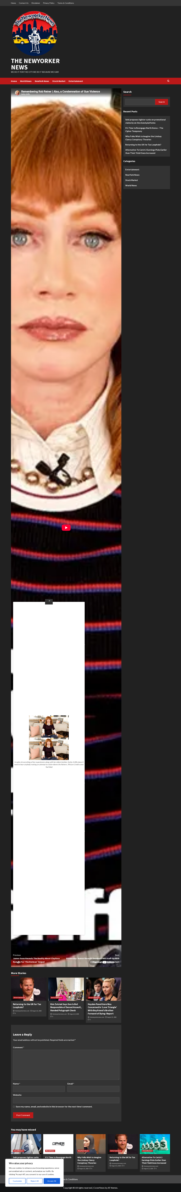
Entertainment (76, 81)
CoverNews (99, 1187)
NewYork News (42, 81)
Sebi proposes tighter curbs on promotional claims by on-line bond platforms (145, 121)
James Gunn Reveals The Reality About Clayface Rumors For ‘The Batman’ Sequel (36, 958)
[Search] (168, 81)
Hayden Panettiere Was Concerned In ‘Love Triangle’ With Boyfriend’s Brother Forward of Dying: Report (102, 1009)
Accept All (51, 1181)
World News (26, 81)
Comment (18, 1047)
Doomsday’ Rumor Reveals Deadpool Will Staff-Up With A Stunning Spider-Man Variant (92, 958)
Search (127, 91)
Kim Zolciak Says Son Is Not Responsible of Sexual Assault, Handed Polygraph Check (66, 1007)
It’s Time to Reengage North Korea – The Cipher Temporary (144, 129)
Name (16, 1083)
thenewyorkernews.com (22, 1011)
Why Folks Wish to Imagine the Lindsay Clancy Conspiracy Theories (143, 138)
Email (70, 1083)
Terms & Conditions (65, 3)
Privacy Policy (48, 3)
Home (13, 3)
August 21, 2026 (111, 1017)
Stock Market (58, 81)
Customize (17, 1181)
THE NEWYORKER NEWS (35, 64)
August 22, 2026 (36, 1011)
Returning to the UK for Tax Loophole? (143, 144)
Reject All (35, 1181)
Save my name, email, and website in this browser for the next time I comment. (54, 1106)
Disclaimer (36, 3)
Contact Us (23, 3)
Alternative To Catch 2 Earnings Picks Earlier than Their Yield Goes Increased (146, 151)
